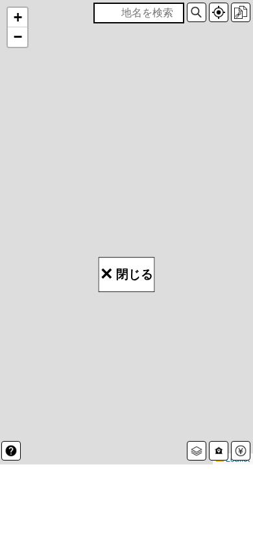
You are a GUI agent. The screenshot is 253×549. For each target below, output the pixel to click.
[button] (196, 12)
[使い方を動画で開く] (11, 451)
